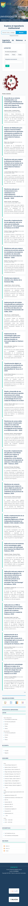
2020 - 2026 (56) (8, 819)
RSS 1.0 (7, 846)
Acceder (6, 750)
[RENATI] (14, 891)
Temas (19, 54)
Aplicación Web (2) (9, 804)
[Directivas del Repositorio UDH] (11, 702)
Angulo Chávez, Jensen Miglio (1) (12, 780)
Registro (6, 752)
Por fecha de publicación (11, 51)
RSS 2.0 (8, 848)
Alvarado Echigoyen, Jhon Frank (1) (12, 774)
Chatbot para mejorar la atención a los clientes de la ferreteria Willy (13, 280)
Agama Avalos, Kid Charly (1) (11, 767)
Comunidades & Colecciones (11, 719)
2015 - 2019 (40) (8, 822)
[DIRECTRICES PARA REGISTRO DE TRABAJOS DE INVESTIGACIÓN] (5, 702)
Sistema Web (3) (8, 802)
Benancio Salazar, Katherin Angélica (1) (13, 785)
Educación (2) (8, 811)
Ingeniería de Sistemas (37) (11, 795)
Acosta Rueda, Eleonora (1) (11, 765)
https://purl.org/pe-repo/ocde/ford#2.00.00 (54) (14, 792)
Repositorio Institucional (6, 19)
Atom (7, 850)
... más (6, 787)
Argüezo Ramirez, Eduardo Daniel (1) (13, 783)
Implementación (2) (9, 813)
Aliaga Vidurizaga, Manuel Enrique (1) (13, 771)
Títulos (13, 54)
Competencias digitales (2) (10, 808)
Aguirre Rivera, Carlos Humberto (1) (12, 769)
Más (25, 692)
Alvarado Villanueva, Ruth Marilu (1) (12, 776)
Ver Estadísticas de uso (10, 833)
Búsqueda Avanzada (14, 35)
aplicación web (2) (9, 806)
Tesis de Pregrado (16, 19)
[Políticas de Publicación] (17, 702)
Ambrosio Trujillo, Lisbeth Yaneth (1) (12, 778)
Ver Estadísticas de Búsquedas (11, 835)
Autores (7, 54)
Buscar (21, 32)
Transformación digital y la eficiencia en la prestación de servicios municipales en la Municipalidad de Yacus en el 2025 (13, 367)
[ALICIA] (14, 899)
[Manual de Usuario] (22, 702)
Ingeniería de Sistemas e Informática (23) (14, 797)
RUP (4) (6, 799)
